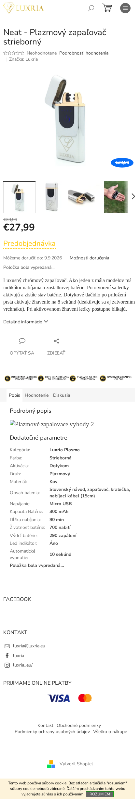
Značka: (23, 59)
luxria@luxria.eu (29, 646)
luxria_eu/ (23, 665)
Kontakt (45, 725)
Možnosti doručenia (89, 258)
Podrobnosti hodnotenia (83, 53)
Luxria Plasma (64, 450)
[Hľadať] (91, 8)
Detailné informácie (22, 322)
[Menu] (125, 8)
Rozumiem (100, 794)
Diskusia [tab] (61, 395)
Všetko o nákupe (110, 732)
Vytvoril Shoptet (76, 764)
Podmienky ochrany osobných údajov (52, 732)
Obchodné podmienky (79, 725)
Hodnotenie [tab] (37, 395)
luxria (18, 656)
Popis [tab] (14, 395)
